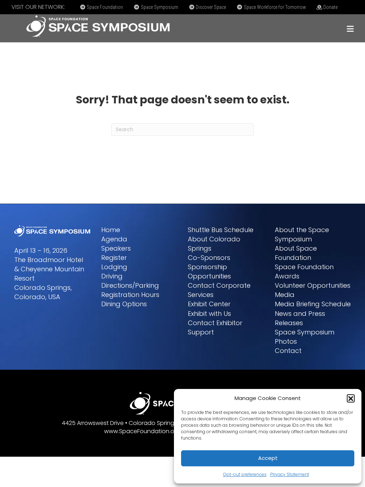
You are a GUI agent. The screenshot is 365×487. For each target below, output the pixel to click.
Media (284, 294)
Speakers (116, 248)
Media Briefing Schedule (313, 303)
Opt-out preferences (245, 474)
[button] (350, 398)
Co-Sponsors (209, 257)
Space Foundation (104, 7)
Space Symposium (159, 7)
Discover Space (210, 7)
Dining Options (124, 303)
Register (114, 257)
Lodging (114, 266)
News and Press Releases (300, 318)
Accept (268, 458)
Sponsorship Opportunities (209, 271)
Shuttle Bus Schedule (220, 229)
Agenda (114, 239)
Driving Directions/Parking (130, 281)
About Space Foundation (296, 253)
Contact (288, 350)
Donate (330, 7)
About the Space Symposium (302, 234)
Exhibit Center (209, 303)
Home (110, 229)
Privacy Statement (289, 474)
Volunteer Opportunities (312, 285)
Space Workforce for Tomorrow (274, 7)
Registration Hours (130, 294)
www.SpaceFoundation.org (142, 431)
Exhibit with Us (209, 313)
